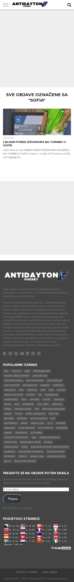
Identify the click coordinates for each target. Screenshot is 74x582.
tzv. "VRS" (43, 404)
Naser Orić (37, 423)
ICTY (50, 423)
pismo (7, 414)
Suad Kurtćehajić (24, 461)
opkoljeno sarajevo (30, 451)
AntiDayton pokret (16, 437)
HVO (17, 404)
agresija (58, 385)
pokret (45, 385)
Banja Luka (37, 456)
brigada (57, 404)
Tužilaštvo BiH (55, 451)
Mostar (53, 414)
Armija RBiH (11, 447)
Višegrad (9, 428)
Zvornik (22, 418)
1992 (21, 390)
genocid (32, 390)
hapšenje (61, 428)
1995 (43, 390)
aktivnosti (10, 423)
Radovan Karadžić (53, 409)
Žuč (53, 418)
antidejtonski (34, 380)
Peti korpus (45, 428)
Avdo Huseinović (35, 414)
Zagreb (60, 423)
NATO (7, 461)
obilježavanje (23, 409)
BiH (6, 371)
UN (39, 395)
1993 (51, 390)
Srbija (8, 432)
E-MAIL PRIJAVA (49, 572)
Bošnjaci (9, 451)
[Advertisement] (37, 48)
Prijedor (28, 404)
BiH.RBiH (9, 418)
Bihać (24, 423)
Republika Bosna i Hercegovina (49, 447)
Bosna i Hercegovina (16, 376)
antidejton (30, 385)
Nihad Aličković (13, 395)
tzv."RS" (16, 371)
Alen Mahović (27, 428)
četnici (30, 395)
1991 (37, 409)
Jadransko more (30, 442)
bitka (7, 404)
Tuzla (18, 414)
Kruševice (21, 432)
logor (46, 399)
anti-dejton (54, 380)
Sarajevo (10, 390)
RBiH (27, 371)
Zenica (23, 456)
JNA (34, 437)
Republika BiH (41, 371)
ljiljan (61, 390)
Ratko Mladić (39, 418)
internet (9, 456)
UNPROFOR (10, 442)
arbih (7, 409)
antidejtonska (13, 380)
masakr (34, 399)
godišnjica (51, 395)
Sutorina (36, 432)
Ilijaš (25, 447)
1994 (24, 399)
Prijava (12, 498)
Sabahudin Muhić (49, 437)
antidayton (40, 376)
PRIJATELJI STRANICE (27, 572)
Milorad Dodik (56, 456)
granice (59, 399)
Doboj (48, 442)
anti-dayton (11, 385)
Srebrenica (11, 399)
